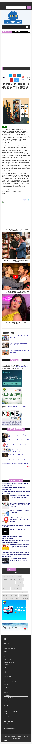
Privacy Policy (7, 659)
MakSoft (5, 740)
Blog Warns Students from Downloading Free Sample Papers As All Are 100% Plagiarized (15, 484)
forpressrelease (17, 736)
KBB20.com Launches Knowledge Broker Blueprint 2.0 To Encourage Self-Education (14, 537)
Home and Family (7, 592)
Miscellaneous (13, 595)
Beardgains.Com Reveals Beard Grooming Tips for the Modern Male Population (19, 496)
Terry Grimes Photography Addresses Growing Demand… (18, 344)
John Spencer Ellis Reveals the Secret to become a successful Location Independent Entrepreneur (15, 541)
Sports (18, 598)
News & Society (24, 595)
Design (12, 582)
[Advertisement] (16, 51)
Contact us (6, 646)
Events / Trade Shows (17, 586)
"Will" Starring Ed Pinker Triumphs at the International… (19, 351)
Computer (5, 582)
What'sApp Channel (9, 728)
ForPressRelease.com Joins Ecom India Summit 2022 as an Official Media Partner (19, 559)
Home (5, 69)
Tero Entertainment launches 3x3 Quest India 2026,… (19, 336)
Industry (16, 592)
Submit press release (9, 648)
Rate (23, 79)
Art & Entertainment (14, 69)
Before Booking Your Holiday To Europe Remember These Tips (15, 552)
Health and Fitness (16, 589)
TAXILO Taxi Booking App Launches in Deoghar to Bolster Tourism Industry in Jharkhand (19, 519)
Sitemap (6, 657)
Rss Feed (6, 654)
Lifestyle (5, 595)
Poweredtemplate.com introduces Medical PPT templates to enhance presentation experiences (19, 546)
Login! (19, 4)
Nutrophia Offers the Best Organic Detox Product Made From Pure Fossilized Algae (15, 555)
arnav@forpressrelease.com (11, 724)
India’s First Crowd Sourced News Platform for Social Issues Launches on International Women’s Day (20, 504)
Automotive (18, 576)
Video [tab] (21, 570)
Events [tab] (16, 572)
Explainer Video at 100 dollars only (16, 406)
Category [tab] (11, 570)
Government (6, 589)
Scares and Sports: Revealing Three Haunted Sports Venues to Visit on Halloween (16, 492)
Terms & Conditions (9, 662)
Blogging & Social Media (9, 579)
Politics (5, 598)
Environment (6, 586)
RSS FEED (6, 665)
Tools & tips (7, 643)
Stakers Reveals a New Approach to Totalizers (18, 530)
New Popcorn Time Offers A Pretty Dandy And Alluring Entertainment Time (14, 488)
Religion (11, 598)
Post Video (6, 651)
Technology (25, 598)
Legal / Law (24, 592)
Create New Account (9, 4)
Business (20, 579)
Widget (5, 667)
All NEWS (25, 4)
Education (19, 582)
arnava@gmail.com (9, 716)
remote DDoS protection (22, 366)
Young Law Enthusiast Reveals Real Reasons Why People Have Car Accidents (16, 526)
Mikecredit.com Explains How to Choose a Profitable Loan (19, 511)
